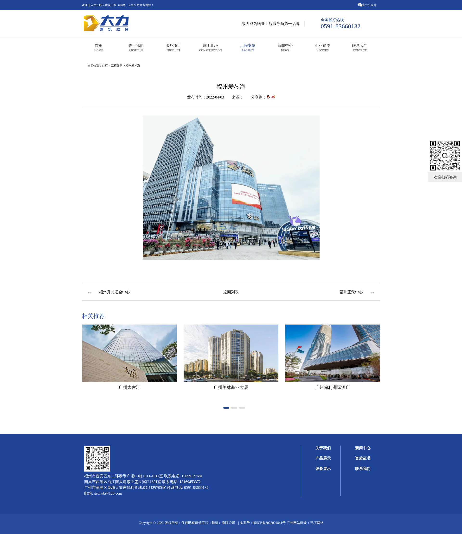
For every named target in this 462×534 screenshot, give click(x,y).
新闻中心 (285, 47)
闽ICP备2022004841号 (270, 522)
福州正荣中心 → (357, 292)
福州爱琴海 (133, 65)
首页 (98, 47)
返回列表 (231, 292)
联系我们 (359, 47)
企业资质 (322, 47)
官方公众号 (369, 4)
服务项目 (173, 47)
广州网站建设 (297, 522)
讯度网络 (317, 522)
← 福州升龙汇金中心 (109, 292)
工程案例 (248, 47)
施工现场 (210, 47)
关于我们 (136, 47)
